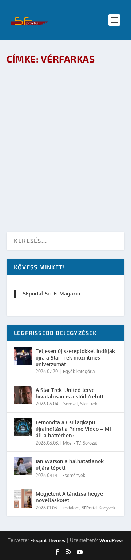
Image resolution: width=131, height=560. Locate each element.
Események (73, 475)
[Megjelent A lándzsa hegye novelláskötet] (23, 498)
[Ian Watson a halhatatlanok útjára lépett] (23, 466)
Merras (42, 172)
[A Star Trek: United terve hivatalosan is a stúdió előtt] (23, 395)
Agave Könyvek (93, 99)
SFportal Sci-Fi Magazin (51, 293)
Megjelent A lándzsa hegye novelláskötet (69, 497)
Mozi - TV (90, 172)
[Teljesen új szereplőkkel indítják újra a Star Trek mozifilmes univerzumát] (23, 356)
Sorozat (70, 403)
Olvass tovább (39, 126)
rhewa (41, 99)
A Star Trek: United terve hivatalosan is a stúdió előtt (69, 393)
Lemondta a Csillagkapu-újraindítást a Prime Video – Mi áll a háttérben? (73, 428)
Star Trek (88, 403)
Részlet (66, 107)
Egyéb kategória (79, 371)
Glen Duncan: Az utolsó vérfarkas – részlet (52, 84)
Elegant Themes (47, 540)
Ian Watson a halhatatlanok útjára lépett (70, 464)
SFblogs (108, 172)
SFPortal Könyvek (98, 508)
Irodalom (22, 107)
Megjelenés (45, 107)
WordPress (111, 540)
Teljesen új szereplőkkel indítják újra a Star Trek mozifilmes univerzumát (75, 357)
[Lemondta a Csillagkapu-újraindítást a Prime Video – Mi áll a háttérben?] (23, 427)
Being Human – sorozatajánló (62, 160)
